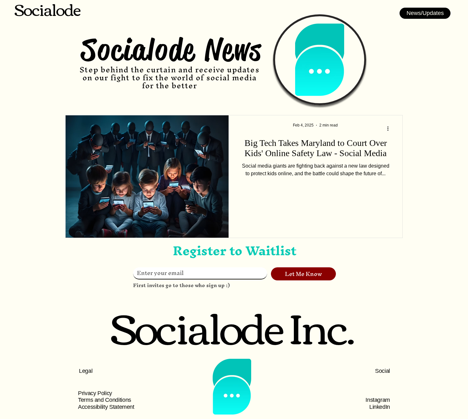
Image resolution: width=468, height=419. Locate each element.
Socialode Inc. (232, 325)
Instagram (377, 400)
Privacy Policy (95, 393)
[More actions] (390, 128)
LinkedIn (379, 407)
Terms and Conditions (104, 400)
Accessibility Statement (106, 407)
